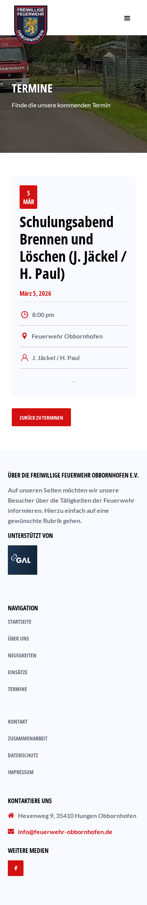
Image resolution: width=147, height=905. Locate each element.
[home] (31, 17)
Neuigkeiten (22, 655)
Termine (17, 689)
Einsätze (17, 672)
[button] (127, 17)
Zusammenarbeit (27, 738)
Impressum (21, 772)
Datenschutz (23, 755)
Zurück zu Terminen (41, 417)
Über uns (18, 638)
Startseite (19, 621)
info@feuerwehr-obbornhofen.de (65, 831)
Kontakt (17, 721)
